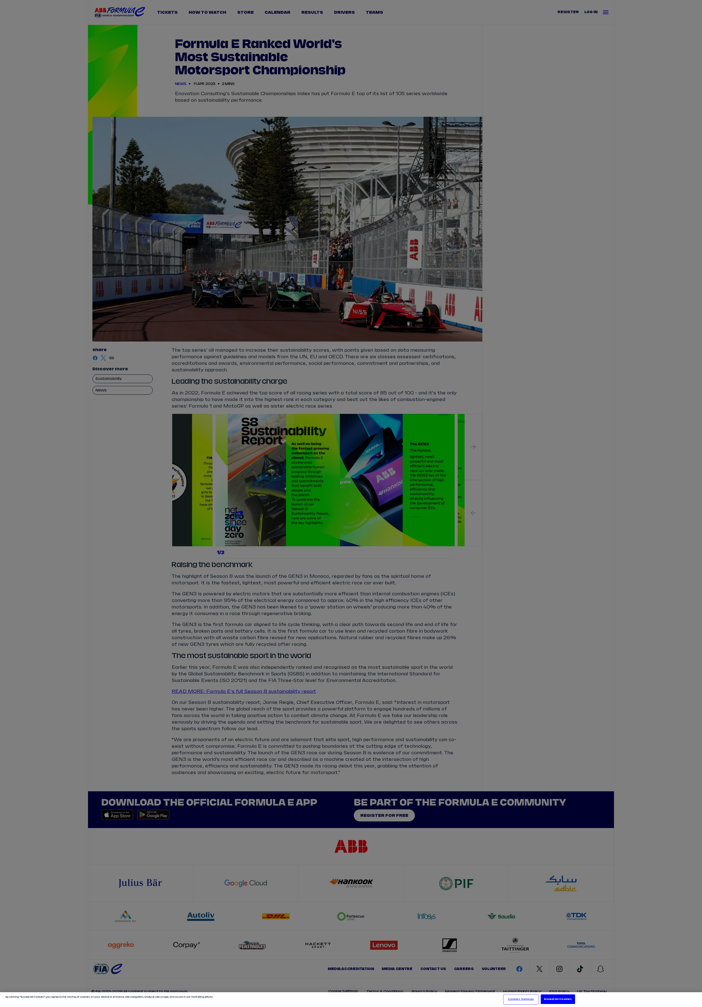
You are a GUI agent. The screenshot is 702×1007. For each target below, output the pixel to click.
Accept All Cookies (557, 999)
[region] (351, 999)
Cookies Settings (521, 999)
